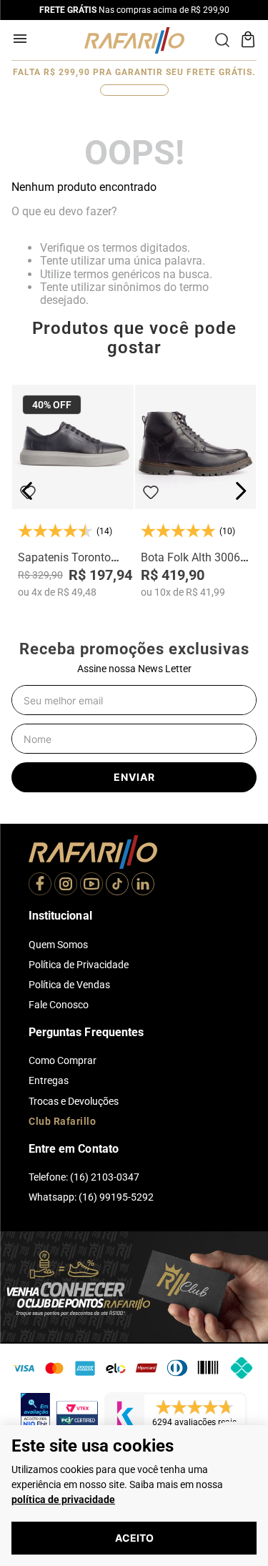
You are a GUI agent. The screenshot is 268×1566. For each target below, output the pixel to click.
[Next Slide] (240, 491)
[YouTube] (91, 885)
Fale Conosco (59, 1004)
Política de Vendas (69, 984)
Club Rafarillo (62, 1121)
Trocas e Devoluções (74, 1101)
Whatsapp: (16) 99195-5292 (91, 1197)
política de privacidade (63, 1499)
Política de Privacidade (79, 964)
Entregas (49, 1080)
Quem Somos (58, 944)
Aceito (134, 1538)
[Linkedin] (142, 885)
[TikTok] (117, 885)
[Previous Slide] (27, 491)
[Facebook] (40, 885)
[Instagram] (65, 885)
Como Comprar (62, 1060)
